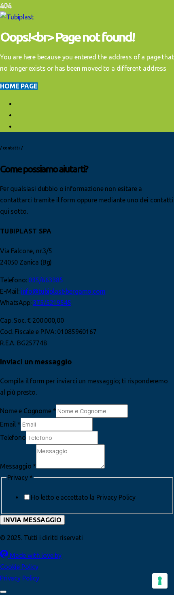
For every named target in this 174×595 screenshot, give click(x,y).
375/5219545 (52, 302)
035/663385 (45, 280)
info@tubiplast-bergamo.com (63, 291)
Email (10, 424)
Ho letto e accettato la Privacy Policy (83, 497)
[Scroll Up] (3, 592)
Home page (19, 86)
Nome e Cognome (28, 410)
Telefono (13, 437)
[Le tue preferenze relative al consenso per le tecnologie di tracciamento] (160, 581)
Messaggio (18, 466)
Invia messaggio (32, 520)
